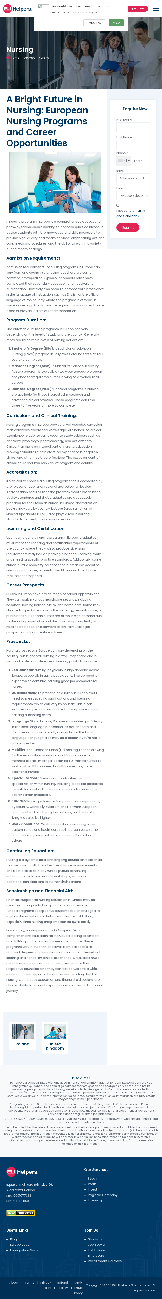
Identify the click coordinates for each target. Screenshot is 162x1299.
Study (92, 1178)
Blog (13, 1239)
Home (15, 58)
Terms (29, 1282)
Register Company (102, 1195)
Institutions (96, 1250)
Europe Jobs (19, 1244)
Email (121, 171)
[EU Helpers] (17, 8)
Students (95, 1239)
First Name (125, 120)
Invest (92, 1189)
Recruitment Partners (105, 1261)
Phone (122, 153)
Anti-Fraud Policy (78, 1287)
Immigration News (24, 1250)
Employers (96, 1255)
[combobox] (124, 161)
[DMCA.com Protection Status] (20, 1213)
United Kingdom (55, 1046)
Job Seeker (96, 1244)
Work (92, 1184)
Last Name (124, 137)
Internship (95, 1200)
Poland (23, 1044)
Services (29, 58)
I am (119, 188)
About (13, 1282)
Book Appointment (134, 8)
